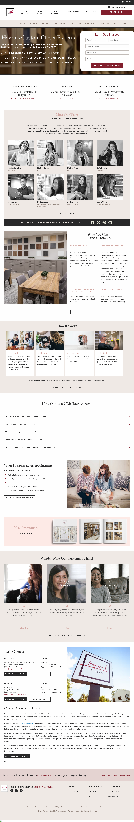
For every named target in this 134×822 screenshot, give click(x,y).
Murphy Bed (90, 24)
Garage (33, 24)
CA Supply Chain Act (89, 811)
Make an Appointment (15, 674)
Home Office (75, 24)
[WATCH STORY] (23, 583)
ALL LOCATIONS (127, 1)
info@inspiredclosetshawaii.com (17, 669)
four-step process (27, 724)
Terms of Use (73, 811)
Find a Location (114, 791)
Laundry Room (59, 24)
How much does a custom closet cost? (20, 424)
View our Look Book (26, 533)
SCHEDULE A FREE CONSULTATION (116, 12)
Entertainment (120, 24)
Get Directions (40, 674)
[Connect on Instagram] (104, 222)
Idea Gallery (25, 12)
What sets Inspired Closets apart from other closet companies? (30, 447)
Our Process (55, 12)
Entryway (104, 24)
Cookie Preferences (58, 811)
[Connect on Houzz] (110, 222)
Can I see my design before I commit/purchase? (23, 439)
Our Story (40, 12)
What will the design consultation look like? (22, 432)
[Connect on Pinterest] (99, 222)
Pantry (44, 24)
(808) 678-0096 (10, 667)
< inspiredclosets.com (11, 2)
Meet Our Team (67, 213)
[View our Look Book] (89, 531)
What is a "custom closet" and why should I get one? (26, 416)
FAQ (94, 11)
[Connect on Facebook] (93, 222)
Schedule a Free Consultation (116, 775)
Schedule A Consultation (17, 756)
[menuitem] (25, 12)
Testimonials (72, 11)
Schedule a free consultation (67, 387)
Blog (86, 11)
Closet (20, 24)
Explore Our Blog (81, 312)
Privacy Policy (42, 811)
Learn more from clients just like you (67, 635)
